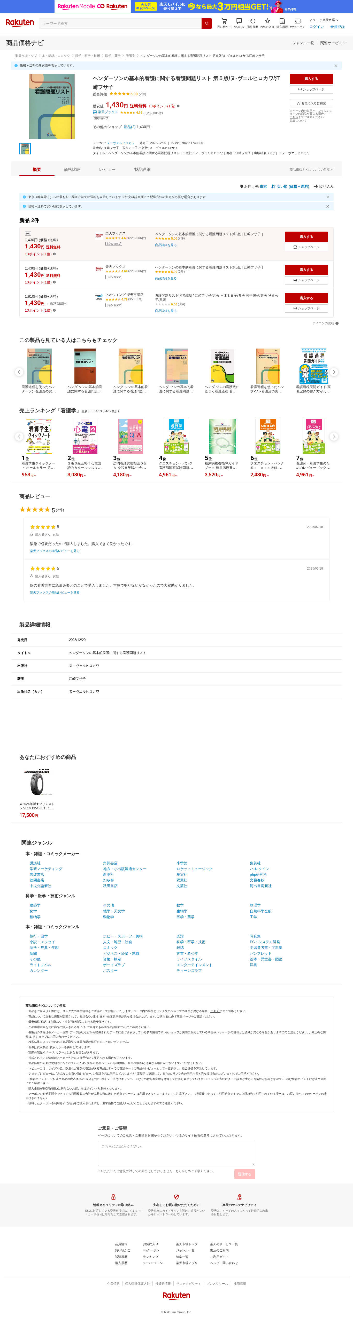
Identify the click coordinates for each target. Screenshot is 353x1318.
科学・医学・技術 (87, 56)
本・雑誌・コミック (56, 56)
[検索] (207, 23)
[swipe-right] (334, 372)
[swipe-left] (19, 372)
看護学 (130, 56)
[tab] (37, 169)
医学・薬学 (113, 56)
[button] (239, 23)
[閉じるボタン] (337, 65)
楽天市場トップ (26, 56)
